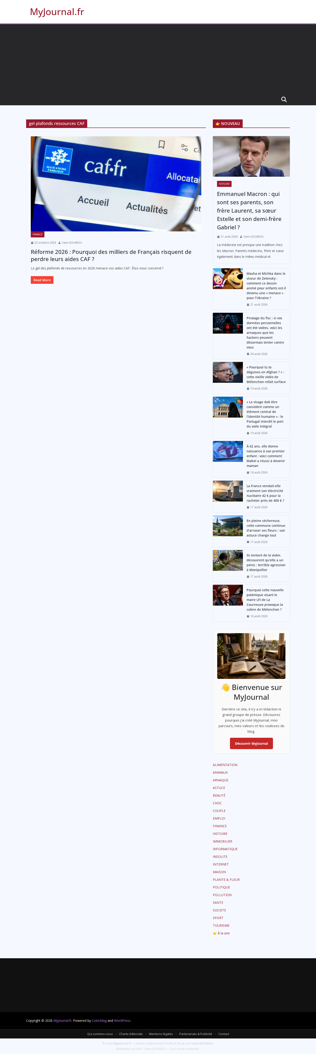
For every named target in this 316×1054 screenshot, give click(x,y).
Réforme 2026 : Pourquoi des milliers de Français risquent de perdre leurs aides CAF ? (111, 255)
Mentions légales (161, 1034)
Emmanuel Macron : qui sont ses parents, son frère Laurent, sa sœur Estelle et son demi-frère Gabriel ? (249, 210)
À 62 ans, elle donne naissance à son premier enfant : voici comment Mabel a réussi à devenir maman (266, 456)
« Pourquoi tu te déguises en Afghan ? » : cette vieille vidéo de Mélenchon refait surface (266, 374)
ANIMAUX (220, 772)
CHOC (217, 803)
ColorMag (99, 1020)
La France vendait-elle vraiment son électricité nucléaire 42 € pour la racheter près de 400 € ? (265, 493)
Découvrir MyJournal (251, 743)
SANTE (218, 902)
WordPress (122, 1020)
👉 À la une (221, 933)
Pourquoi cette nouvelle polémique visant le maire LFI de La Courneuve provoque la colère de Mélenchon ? (265, 600)
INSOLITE (220, 856)
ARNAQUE (220, 780)
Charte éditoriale (131, 1034)
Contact (223, 1034)
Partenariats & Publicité (195, 1034)
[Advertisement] (158, 58)
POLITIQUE (221, 887)
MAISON (219, 872)
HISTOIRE (224, 183)
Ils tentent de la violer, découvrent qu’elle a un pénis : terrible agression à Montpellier (266, 562)
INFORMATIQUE (225, 849)
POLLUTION (222, 895)
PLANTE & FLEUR (226, 879)
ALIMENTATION (225, 765)
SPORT (218, 918)
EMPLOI (219, 818)
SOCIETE (219, 910)
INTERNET (221, 864)
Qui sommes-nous (100, 1034)
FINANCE (38, 234)
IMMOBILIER (222, 841)
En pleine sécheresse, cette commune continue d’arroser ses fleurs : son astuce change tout (266, 527)
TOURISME (221, 925)
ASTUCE (219, 788)
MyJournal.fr (57, 11)
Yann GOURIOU (72, 243)
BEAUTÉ (219, 795)
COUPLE (219, 810)
